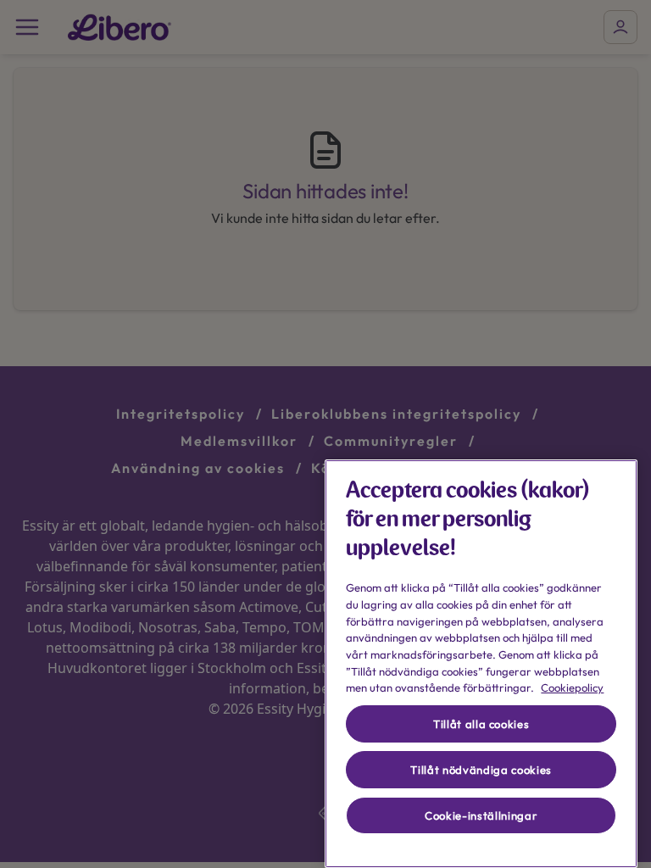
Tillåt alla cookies (481, 724)
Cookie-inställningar (481, 815)
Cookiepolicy (572, 687)
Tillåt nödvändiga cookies (480, 769)
